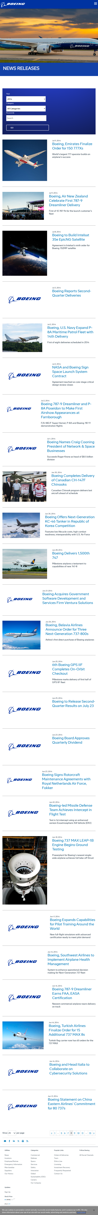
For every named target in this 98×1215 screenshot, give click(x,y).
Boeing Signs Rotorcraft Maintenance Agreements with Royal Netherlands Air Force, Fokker (66, 781)
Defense (34, 1158)
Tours (56, 1158)
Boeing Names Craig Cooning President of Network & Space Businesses (71, 446)
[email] (5, 1141)
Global (33, 1174)
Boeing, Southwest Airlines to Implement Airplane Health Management (71, 959)
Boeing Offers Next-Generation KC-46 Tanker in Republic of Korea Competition (70, 521)
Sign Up (7, 1192)
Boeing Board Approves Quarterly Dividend (71, 740)
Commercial (35, 1155)
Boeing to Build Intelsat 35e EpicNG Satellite (70, 237)
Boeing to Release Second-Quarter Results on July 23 (73, 703)
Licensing (57, 1164)
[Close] (94, 1210)
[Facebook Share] (9, 1141)
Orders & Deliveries (61, 1155)
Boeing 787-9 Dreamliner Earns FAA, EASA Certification (71, 993)
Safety (33, 1167)
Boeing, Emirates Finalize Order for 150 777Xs (72, 146)
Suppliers (8, 1171)
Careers (34, 1180)
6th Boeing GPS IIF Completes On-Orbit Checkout (68, 669)
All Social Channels (86, 1155)
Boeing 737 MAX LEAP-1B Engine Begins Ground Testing (73, 844)
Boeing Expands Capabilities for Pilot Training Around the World (72, 924)
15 (90, 1133)
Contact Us (58, 1174)
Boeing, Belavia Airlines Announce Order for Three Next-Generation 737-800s (67, 629)
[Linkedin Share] (14, 1141)
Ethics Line (58, 1161)
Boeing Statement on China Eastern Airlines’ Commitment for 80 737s (71, 1103)
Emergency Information (13, 1164)
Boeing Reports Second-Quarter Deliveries (71, 293)
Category (10, 103)
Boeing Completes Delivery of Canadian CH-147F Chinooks (72, 480)
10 (78, 1133)
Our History (9, 1174)
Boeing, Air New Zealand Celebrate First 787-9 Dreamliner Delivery (68, 200)
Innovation (35, 1171)
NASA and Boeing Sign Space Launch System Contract (70, 371)
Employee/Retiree (11, 1161)
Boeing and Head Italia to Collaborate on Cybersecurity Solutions (69, 1068)
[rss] (27, 1141)
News (7, 1155)
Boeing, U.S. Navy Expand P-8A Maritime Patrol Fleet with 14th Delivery (70, 332)
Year (8, 94)
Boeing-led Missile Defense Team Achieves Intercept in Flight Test (70, 809)
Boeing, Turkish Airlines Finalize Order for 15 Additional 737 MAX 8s (67, 1030)
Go (12, 128)
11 (82, 1133)
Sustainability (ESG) (38, 1177)
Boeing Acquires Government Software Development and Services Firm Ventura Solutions (67, 598)
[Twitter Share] (18, 1141)
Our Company (36, 1183)
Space (33, 1161)
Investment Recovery (62, 1167)
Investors (8, 1158)
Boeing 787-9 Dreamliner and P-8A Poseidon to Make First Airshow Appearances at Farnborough (66, 410)
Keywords (10, 113)
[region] (49, 1210)
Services (34, 1164)
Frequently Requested (62, 1171)
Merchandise (9, 1167)
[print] (23, 1141)
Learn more (81, 1212)
